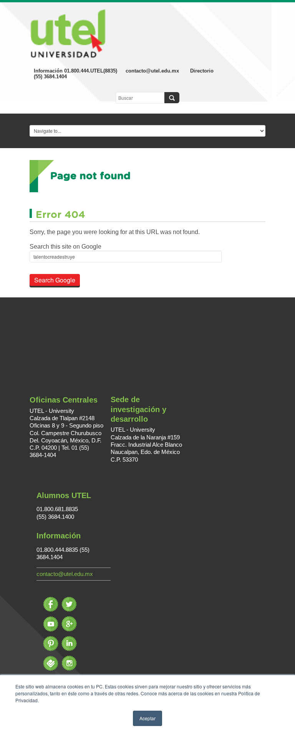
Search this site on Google (65, 246)
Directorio (202, 71)
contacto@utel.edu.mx (152, 71)
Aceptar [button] (147, 718)
